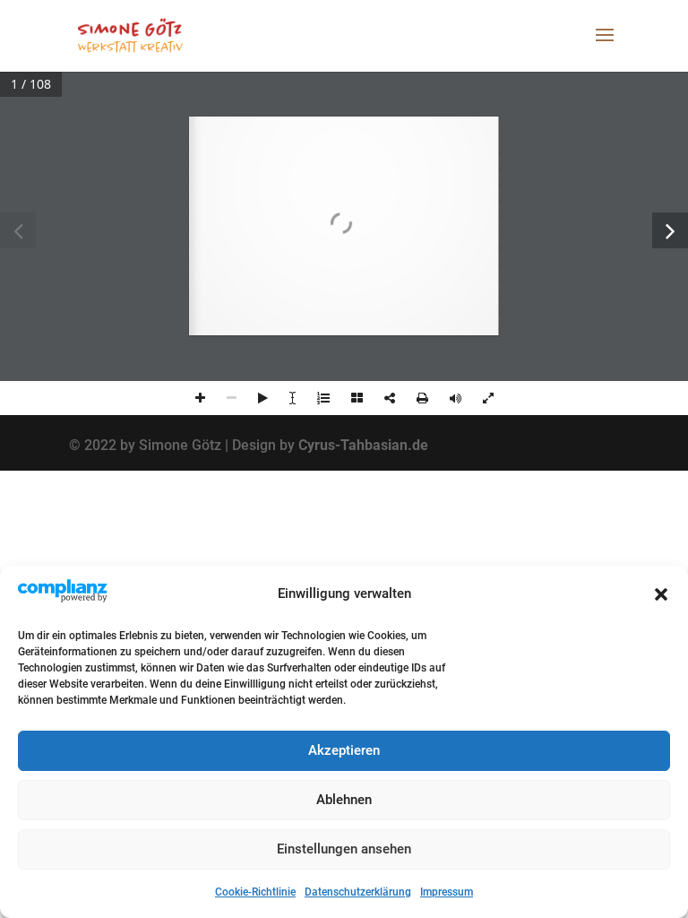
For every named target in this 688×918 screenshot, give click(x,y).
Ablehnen (344, 800)
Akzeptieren (344, 750)
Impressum (446, 892)
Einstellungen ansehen (344, 849)
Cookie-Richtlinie (255, 892)
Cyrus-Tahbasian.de (363, 445)
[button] (661, 594)
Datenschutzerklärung (358, 892)
